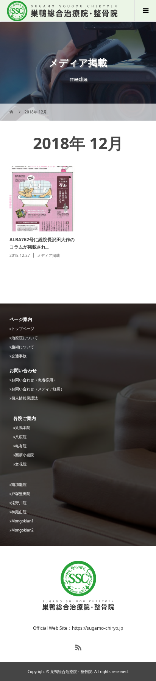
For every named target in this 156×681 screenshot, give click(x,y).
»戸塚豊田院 (19, 493)
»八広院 (20, 436)
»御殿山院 (18, 511)
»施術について (21, 346)
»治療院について (23, 337)
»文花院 (20, 464)
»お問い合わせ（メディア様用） (36, 389)
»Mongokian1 (21, 521)
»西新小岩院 (23, 455)
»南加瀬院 (18, 484)
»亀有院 (20, 445)
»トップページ (21, 328)
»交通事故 (18, 356)
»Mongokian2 (21, 530)
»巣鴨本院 (21, 427)
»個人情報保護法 (23, 398)
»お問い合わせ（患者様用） (33, 379)
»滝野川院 (18, 502)
